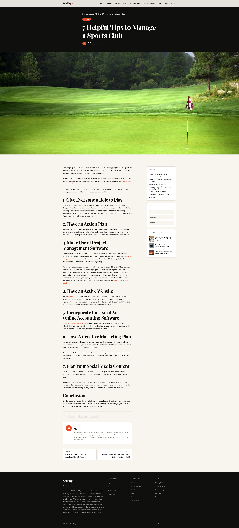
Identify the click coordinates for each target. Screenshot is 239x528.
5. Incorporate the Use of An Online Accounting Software (160, 188)
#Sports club (94, 416)
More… (173, 3)
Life (159, 3)
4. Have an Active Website (157, 184)
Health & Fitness (149, 3)
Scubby (67, 3)
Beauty (109, 3)
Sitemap (158, 497)
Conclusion (152, 197)
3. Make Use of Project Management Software (160, 181)
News (125, 3)
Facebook (153, 217)
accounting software (75, 323)
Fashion (117, 3)
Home (102, 3)
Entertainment (135, 3)
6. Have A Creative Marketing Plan (159, 192)
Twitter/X (153, 212)
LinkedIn (152, 222)
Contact (158, 493)
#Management (82, 416)
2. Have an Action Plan (156, 177)
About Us (111, 487)
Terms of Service (160, 486)
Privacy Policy (112, 491)
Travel (166, 3)
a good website (73, 296)
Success (91, 14)
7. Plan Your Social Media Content (159, 194)
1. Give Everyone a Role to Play (158, 174)
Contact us (111, 494)
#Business (72, 416)
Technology (135, 500)
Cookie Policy (159, 490)
